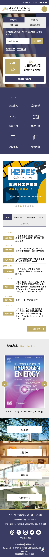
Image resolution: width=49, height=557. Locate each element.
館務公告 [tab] (18, 217)
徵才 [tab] (41, 217)
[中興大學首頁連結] (16, 9)
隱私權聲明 (19, 544)
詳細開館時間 (24, 79)
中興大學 (26, 2)
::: (0, 6)
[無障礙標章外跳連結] (25, 538)
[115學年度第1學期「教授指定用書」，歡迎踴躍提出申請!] (24, 182)
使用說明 (21, 48)
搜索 (37, 41)
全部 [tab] (7, 217)
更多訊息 (36, 329)
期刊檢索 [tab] (14, 25)
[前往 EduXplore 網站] (43, 550)
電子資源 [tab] (31, 217)
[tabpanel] (24, 275)
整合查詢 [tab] (14, 19)
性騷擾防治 (29, 544)
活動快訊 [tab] (24, 223)
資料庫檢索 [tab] (35, 25)
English (34, 2)
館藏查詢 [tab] (35, 19)
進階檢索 (10, 48)
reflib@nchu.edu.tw (28, 519)
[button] (16, 206)
